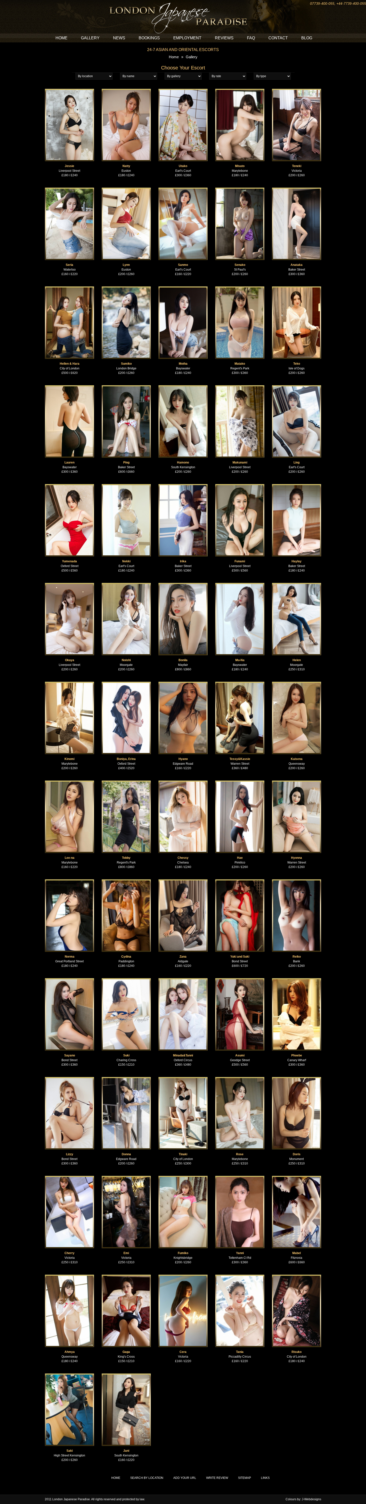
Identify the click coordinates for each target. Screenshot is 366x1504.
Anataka (297, 265)
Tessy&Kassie (240, 759)
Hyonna (296, 858)
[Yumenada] (69, 486)
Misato (239, 166)
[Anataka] (296, 189)
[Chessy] (183, 782)
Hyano (183, 759)
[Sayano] (69, 980)
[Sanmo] (183, 189)
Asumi (239, 1055)
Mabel (296, 1253)
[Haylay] (296, 486)
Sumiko (126, 363)
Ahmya (69, 1352)
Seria (69, 265)
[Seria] (69, 189)
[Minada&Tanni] (183, 980)
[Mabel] (296, 1178)
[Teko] (296, 288)
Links (265, 1478)
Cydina (126, 956)
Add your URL (184, 1478)
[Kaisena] (296, 684)
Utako (183, 166)
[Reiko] (296, 881)
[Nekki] (126, 486)
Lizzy (69, 1154)
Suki (126, 1055)
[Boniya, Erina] (126, 684)
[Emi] (126, 1178)
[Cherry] (69, 1178)
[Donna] (126, 1079)
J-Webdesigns (311, 1499)
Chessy (183, 858)
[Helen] (296, 585)
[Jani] (126, 1375)
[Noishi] (126, 585)
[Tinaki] (183, 1079)
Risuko (297, 1352)
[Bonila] (183, 585)
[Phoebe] (296, 980)
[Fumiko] (183, 1178)
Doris (297, 1154)
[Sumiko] (126, 288)
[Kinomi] (69, 684)
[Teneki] (296, 91)
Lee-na (69, 858)
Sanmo (183, 265)
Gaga (126, 1352)
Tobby (126, 858)
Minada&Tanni (183, 1055)
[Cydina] (126, 881)
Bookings (149, 38)
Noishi (126, 660)
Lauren (69, 462)
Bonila (183, 660)
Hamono (183, 462)
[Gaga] (126, 1276)
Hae (240, 858)
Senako (240, 265)
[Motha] (183, 288)
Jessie (69, 166)
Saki (69, 1450)
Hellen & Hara (69, 363)
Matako (240, 363)
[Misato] (239, 91)
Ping (126, 462)
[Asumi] (239, 980)
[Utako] (183, 91)
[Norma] (69, 881)
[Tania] (239, 1276)
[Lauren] (69, 387)
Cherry (69, 1253)
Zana (183, 956)
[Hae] (239, 782)
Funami (240, 561)
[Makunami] (239, 387)
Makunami (240, 462)
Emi (126, 1253)
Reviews (224, 38)
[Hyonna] (296, 782)
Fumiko (183, 1253)
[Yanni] (239, 1178)
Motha (183, 363)
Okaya (69, 660)
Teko (296, 363)
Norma (69, 956)
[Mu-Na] (239, 585)
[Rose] (239, 1079)
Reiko (297, 956)
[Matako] (239, 288)
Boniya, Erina (126, 759)
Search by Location (146, 1478)
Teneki (296, 166)
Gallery (90, 38)
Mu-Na (239, 660)
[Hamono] (183, 387)
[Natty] (126, 91)
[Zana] (183, 881)
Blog (306, 38)
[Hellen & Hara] (69, 288)
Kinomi (69, 759)
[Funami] (239, 486)
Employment (187, 38)
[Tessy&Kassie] (239, 684)
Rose (240, 1154)
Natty (126, 166)
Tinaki (183, 1154)
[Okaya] (69, 585)
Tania (240, 1352)
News (119, 38)
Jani (126, 1450)
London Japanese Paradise (71, 1499)
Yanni (240, 1253)
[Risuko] (296, 1276)
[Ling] (296, 387)
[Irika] (183, 486)
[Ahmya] (69, 1276)
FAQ (251, 38)
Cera (183, 1352)
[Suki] (126, 980)
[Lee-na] (69, 782)
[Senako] (239, 189)
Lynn (126, 265)
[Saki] (69, 1375)
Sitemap (244, 1478)
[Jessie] (69, 91)
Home (61, 38)
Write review (217, 1478)
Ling (297, 462)
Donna (126, 1154)
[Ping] (126, 387)
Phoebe (296, 1055)
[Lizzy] (69, 1079)
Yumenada (69, 561)
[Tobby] (126, 782)
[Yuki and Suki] (239, 881)
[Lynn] (126, 189)
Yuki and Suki (239, 956)
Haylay (297, 561)
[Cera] (183, 1276)
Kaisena (297, 759)
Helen (297, 660)
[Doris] (296, 1079)
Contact (278, 38)
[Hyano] (183, 684)
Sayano (69, 1055)
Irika (183, 561)
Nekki (126, 561)
